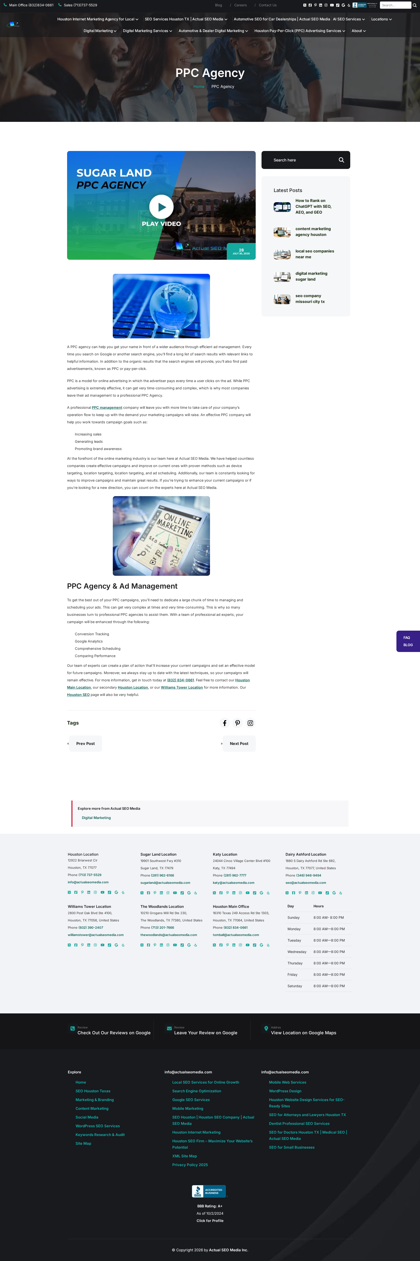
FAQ (406, 637)
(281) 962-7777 (235, 875)
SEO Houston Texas (93, 1091)
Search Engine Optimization (196, 1091)
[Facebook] (310, 5)
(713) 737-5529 (90, 875)
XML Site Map (184, 1156)
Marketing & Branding (95, 1099)
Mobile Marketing (187, 1108)
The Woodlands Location (162, 906)
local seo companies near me (315, 254)
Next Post (239, 743)
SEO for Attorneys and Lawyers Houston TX (307, 1114)
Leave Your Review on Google (205, 1032)
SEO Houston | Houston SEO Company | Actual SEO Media (213, 1120)
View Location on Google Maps (303, 1032)
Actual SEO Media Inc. (228, 1250)
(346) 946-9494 (308, 875)
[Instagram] (326, 5)
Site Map (83, 1143)
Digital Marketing (98, 30)
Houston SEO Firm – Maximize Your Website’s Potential (212, 1144)
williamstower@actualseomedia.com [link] (96, 935)
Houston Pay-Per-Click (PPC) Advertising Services (297, 30)
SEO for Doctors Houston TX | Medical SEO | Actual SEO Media (308, 1135)
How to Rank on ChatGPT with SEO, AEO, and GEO (314, 206)
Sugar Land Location (158, 854)
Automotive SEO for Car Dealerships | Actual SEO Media (282, 19)
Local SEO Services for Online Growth (205, 1082)
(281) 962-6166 (162, 875)
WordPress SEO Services (98, 1126)
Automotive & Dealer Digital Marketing (211, 30)
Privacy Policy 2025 (190, 1164)
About (357, 30)
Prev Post (85, 743)
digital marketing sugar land (311, 276)
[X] (69, 892)
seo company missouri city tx (310, 298)
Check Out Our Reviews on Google (114, 1032)
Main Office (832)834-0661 (31, 5)
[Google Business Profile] (343, 5)
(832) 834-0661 (180, 680)
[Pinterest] (316, 5)
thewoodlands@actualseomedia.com (168, 935)
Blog (218, 5)
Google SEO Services (191, 1099)
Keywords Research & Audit (100, 1134)
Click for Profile (210, 1221)
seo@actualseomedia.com (306, 883)
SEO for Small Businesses (292, 1147)
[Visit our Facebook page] (224, 723)
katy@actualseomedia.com (233, 883)
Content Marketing (92, 1108)
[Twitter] (305, 5)
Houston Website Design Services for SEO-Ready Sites (307, 1102)
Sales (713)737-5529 (80, 5)
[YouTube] (332, 5)
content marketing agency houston (313, 231)
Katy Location (225, 854)
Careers (240, 5)
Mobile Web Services (287, 1082)
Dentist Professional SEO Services (299, 1123)
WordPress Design (285, 1091)
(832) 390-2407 (91, 927)
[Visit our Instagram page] (250, 723)
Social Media (87, 1117)
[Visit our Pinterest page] (237, 723)
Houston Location (133, 687)
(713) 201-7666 (162, 927)
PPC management (107, 407)
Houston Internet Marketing (196, 1132)
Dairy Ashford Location (306, 854)
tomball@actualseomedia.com (236, 935)
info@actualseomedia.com (88, 882)
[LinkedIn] (320, 5)
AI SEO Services (347, 19)
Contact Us (268, 5)
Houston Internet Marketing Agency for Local (95, 19)
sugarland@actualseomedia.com (165, 883)
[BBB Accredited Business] (365, 5)
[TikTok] (337, 5)
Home (198, 86)
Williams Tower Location (182, 687)
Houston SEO (78, 695)
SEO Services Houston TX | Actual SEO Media (184, 19)
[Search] (415, 5)
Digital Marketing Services (145, 30)
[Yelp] (349, 5)
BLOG (408, 645)
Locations (379, 19)
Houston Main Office (231, 906)
